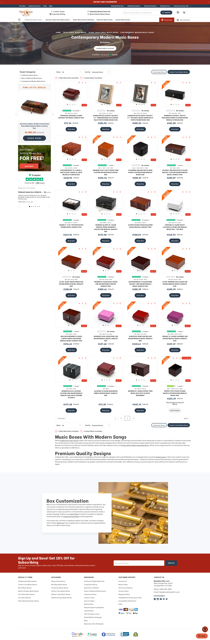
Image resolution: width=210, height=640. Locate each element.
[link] (34, 106)
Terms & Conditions (125, 588)
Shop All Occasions (58, 581)
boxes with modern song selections (135, 445)
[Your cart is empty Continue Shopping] (184, 12)
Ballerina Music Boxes (105, 19)
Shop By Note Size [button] (117, 6)
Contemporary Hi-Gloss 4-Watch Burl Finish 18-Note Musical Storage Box (71, 172)
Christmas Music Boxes (59, 588)
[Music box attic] (167, 599)
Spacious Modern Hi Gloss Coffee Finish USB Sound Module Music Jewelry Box (71, 338)
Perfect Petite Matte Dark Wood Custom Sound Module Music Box (175, 393)
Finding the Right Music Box (94, 581)
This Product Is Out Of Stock (175, 403)
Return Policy (123, 584)
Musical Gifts (89, 604)
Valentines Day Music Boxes (61, 597)
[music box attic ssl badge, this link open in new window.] (135, 634)
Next (52, 114)
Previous (16, 114)
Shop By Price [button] (165, 6)
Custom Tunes (58, 11)
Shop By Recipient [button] (134, 6)
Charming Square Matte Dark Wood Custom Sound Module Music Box (140, 172)
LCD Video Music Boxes (26, 594)
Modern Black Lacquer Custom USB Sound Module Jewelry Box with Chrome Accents (71, 394)
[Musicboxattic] (158, 599)
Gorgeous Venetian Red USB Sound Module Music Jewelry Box (140, 338)
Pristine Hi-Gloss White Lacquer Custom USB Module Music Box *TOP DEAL (175, 227)
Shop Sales (168, 20)
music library (74, 514)
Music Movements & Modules (83, 19)
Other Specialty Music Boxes (28, 601)
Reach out (61, 523)
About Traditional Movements (95, 591)
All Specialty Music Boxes (27, 581)
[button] (182, 6)
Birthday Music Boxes (59, 584)
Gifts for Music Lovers (91, 614)
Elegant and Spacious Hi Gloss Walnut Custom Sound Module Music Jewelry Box (175, 172)
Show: (58, 72)
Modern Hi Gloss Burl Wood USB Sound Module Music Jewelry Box (105, 283)
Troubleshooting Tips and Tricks (130, 597)
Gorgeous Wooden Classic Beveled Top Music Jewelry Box (71, 116)
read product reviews (105, 48)
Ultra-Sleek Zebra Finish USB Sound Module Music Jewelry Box (71, 283)
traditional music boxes (69, 440)
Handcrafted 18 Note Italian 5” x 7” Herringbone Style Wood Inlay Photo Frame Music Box (106, 117)
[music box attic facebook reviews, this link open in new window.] (108, 634)
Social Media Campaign (93, 617)
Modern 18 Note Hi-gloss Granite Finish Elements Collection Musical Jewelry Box (106, 228)
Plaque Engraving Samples (94, 607)
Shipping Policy (124, 594)
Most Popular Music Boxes (100, 14)
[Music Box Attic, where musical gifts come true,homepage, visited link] (26, 12)
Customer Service (34, 6)
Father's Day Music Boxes (60, 591)
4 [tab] (74, 104)
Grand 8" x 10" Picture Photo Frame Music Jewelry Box (71, 226)
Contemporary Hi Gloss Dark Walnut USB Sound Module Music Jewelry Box (140, 283)
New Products (185, 20)
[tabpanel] (71, 94)
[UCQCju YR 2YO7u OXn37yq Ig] (161, 599)
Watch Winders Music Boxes (28, 591)
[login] (178, 12)
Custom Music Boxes (122, 19)
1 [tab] (67, 104)
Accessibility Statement (127, 601)
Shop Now (71, 129)
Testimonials (89, 610)
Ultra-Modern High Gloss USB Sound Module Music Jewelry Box (174, 283)
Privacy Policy (123, 591)
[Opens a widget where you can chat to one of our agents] (202, 636)
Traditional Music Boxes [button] (33, 19)
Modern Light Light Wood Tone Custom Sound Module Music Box (106, 172)
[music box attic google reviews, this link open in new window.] (77, 634)
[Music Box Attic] (155, 599)
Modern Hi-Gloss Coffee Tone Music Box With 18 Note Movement (140, 393)
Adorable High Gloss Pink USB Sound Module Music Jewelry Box (106, 338)
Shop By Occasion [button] (150, 6)
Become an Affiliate (91, 588)
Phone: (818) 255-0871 (163, 589)
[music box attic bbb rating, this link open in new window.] (124, 634)
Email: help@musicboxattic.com (166, 592)
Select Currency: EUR (181, 6)
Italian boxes (161, 457)
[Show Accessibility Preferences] (205, 629)
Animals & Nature (24, 597)
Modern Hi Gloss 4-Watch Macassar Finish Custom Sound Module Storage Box (175, 117)
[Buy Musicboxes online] (34, 158)
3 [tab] (72, 104)
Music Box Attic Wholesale (93, 624)
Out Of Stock (174, 410)
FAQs (45, 6)
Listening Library (159, 72)
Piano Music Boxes (25, 588)
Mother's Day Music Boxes (60, 594)
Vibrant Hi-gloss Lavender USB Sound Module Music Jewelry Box (175, 338)
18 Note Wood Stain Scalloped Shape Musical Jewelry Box (140, 226)
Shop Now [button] (34, 138)
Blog (50, 6)
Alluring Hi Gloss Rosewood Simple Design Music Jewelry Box (106, 393)
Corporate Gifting (58, 14)
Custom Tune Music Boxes (178, 72)
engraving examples (71, 516)
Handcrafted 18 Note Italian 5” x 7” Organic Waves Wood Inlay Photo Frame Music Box (140, 117)
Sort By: (88, 72)
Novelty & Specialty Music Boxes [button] (58, 19)
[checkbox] (34, 75)
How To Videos (89, 601)
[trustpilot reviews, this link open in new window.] (92, 634)
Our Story (22, 6)
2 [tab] (69, 104)
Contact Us (122, 581)
